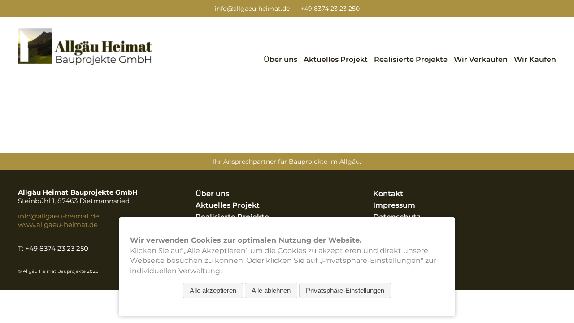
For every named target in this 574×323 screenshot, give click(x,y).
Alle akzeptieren (213, 290)
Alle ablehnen (271, 290)
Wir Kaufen (535, 59)
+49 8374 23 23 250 (330, 8)
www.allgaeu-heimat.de (58, 224)
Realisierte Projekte (411, 59)
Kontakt (388, 193)
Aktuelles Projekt (336, 59)
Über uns (280, 59)
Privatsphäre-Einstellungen (345, 290)
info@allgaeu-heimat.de (252, 8)
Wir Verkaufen (481, 59)
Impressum (394, 205)
